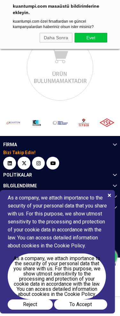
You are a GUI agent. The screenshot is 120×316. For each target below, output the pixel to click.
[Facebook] (9, 163)
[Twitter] (24, 163)
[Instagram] (38, 163)
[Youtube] (52, 163)
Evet (90, 37)
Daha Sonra (56, 37)
